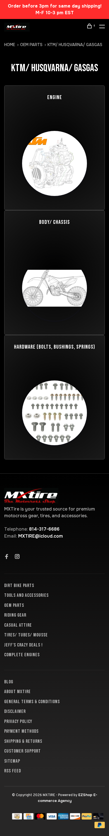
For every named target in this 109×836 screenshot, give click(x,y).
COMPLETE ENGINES (22, 655)
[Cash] (17, 818)
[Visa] (52, 818)
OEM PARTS (31, 44)
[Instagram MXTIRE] (17, 557)
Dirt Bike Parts (19, 585)
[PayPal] (87, 818)
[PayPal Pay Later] (99, 827)
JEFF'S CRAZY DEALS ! (23, 645)
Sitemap (12, 761)
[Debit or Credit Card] (98, 818)
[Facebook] (6, 557)
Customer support (22, 751)
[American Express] (63, 818)
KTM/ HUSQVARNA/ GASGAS (75, 44)
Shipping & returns (23, 741)
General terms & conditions (32, 702)
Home (9, 44)
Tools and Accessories (26, 595)
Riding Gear (15, 615)
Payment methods (21, 731)
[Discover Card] (75, 818)
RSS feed (12, 771)
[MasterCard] (40, 818)
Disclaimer (15, 711)
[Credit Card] (28, 818)
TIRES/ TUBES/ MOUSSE (26, 635)
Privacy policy (18, 721)
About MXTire (17, 691)
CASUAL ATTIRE (18, 625)
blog (8, 682)
